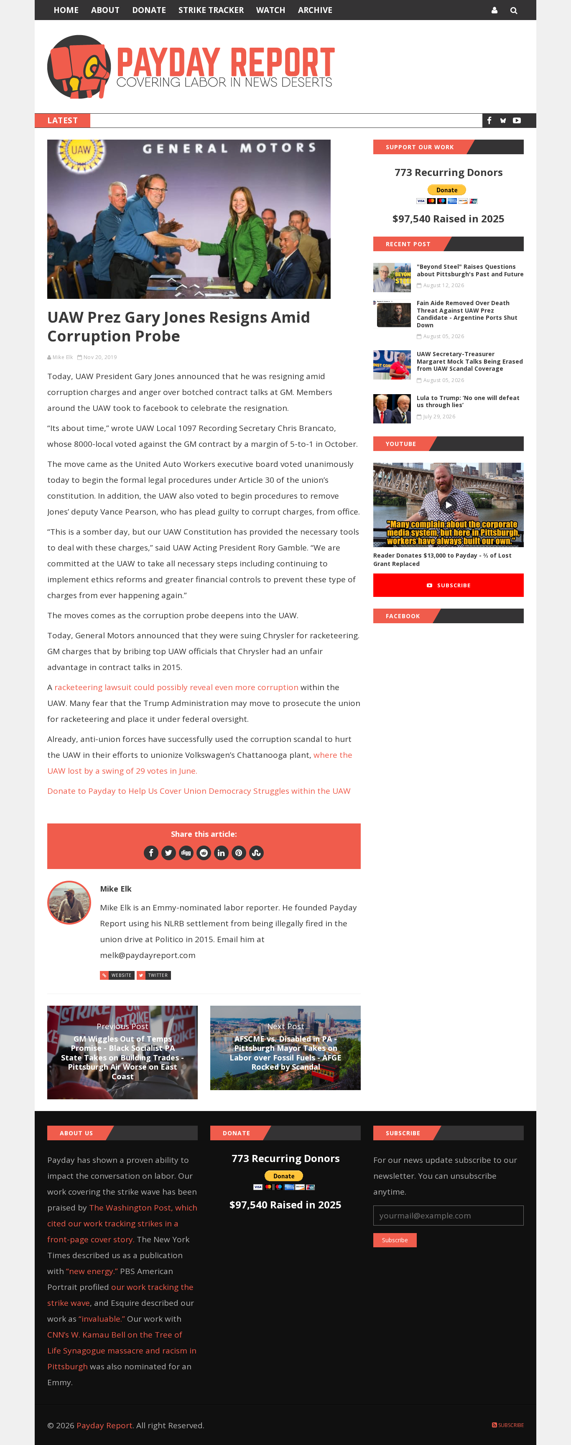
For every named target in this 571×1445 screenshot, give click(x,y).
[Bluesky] (503, 120)
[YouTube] (517, 120)
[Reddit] (203, 852)
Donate (149, 10)
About (105, 10)
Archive (315, 10)
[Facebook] (489, 120)
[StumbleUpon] (256, 852)
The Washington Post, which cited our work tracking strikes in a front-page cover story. (122, 1223)
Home (66, 10)
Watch (271, 10)
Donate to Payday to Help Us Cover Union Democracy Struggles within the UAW (199, 790)
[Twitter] (168, 852)
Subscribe (453, 585)
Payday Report (104, 1425)
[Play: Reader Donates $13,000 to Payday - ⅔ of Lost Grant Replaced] (448, 505)
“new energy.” (92, 1271)
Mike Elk (63, 357)
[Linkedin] (221, 852)
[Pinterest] (239, 852)
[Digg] (186, 852)
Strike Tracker (211, 10)
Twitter (158, 975)
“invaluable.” (102, 1318)
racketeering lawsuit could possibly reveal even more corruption (175, 687)
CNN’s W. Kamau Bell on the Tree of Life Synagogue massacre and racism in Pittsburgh (121, 1350)
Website (122, 975)
